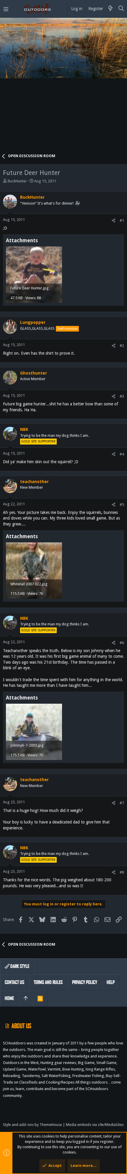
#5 (122, 504)
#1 (122, 220)
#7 (122, 803)
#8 (122, 872)
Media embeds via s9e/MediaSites (95, 1124)
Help (111, 982)
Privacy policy (84, 982)
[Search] (121, 9)
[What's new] (110, 9)
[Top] (26, 998)
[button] (6, 9)
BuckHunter (17, 181)
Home (9, 998)
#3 (122, 396)
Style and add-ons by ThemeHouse (32, 1124)
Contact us (14, 982)
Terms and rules (48, 982)
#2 (122, 345)
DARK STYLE (19, 966)
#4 (122, 454)
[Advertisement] (63, 87)
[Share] (114, 220)
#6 (122, 643)
